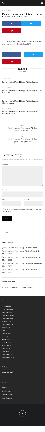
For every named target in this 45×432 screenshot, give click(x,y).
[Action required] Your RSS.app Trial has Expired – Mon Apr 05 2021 (22, 139)
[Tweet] (31, 23)
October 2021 (7, 321)
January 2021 (7, 348)
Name (4, 190)
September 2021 (8, 324)
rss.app (10, 44)
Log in (4, 388)
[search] (40, 232)
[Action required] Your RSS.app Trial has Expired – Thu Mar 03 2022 (21, 102)
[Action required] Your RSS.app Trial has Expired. (20, 82)
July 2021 (6, 330)
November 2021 (8, 318)
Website (26, 199)
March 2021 (6, 342)
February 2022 (7, 309)
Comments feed (7, 394)
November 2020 (8, 354)
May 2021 (6, 336)
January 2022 (7, 312)
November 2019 (8, 357)
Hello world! (27, 287)
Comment (5, 164)
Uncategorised (6, 10)
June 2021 (6, 333)
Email (4, 199)
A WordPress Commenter (11, 287)
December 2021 (8, 315)
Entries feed (6, 391)
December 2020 (8, 351)
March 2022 (6, 306)
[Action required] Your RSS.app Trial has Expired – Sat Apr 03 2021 (22, 128)
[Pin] (11, 30)
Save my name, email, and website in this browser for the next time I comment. (21, 210)
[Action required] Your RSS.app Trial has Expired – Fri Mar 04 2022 (22, 91)
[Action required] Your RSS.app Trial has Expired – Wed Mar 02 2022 (21, 112)
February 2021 (7, 345)
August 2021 (7, 327)
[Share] (11, 23)
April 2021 (6, 339)
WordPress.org (7, 398)
